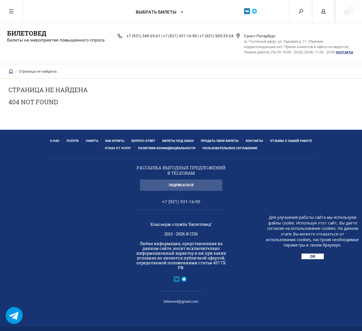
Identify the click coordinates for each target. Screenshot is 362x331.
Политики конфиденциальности (166, 148)
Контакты (344, 52)
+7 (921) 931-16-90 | (181, 36)
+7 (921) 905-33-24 (216, 36)
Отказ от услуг (118, 148)
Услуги (72, 141)
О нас (54, 141)
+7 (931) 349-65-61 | (144, 36)
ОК (312, 256)
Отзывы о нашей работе (291, 141)
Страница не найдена (38, 71)
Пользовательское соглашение (229, 148)
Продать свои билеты (220, 141)
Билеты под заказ (178, 141)
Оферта (92, 141)
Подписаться (181, 185)
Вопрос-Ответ (143, 141)
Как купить (114, 141)
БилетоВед (26, 33)
